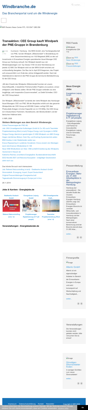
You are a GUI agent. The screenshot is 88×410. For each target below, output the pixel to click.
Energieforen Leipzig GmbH (73, 94)
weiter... (69, 141)
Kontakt (41, 404)
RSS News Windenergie (73, 58)
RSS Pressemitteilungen (73, 64)
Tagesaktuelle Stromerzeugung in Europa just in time (22, 178)
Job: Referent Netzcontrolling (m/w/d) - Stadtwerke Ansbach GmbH (27, 169)
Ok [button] (83, 407)
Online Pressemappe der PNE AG (15, 125)
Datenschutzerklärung (27, 404)
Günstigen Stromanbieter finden (73, 364)
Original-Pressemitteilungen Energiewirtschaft (19, 175)
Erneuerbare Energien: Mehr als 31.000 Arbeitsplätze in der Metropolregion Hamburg (73, 178)
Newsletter (50, 404)
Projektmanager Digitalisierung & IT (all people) (74, 115)
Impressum (12, 404)
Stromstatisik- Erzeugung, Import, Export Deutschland (22, 172)
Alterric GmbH (73, 266)
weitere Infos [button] (63, 408)
